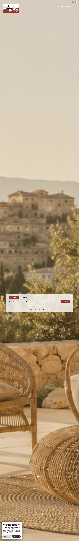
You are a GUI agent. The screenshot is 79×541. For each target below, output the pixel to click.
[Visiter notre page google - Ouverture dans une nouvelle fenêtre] (76, 2)
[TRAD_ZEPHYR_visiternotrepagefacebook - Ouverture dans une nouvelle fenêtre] (73, 2)
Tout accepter (16, 536)
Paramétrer (6, 536)
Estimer (25, 297)
